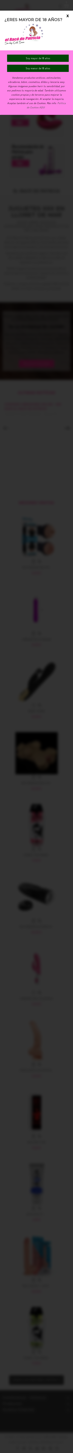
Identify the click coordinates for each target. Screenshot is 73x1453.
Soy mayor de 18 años (38, 58)
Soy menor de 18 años (38, 68)
